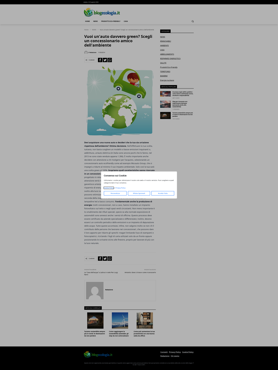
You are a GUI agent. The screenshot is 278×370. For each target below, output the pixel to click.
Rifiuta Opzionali (139, 193)
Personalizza (115, 193)
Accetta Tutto (163, 193)
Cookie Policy (109, 188)
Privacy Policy (120, 188)
